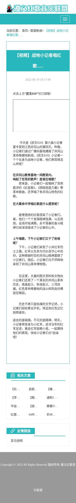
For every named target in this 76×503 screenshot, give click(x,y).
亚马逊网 (17, 440)
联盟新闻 (36, 30)
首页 (25, 30)
